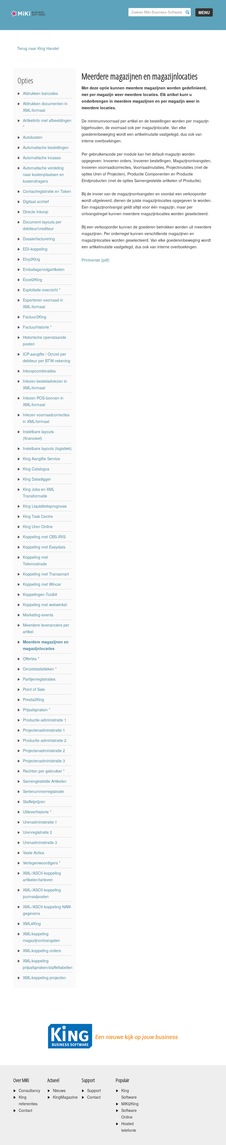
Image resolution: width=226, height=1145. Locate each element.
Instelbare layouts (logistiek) (47, 448)
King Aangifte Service (41, 458)
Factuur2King (34, 316)
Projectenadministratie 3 (44, 760)
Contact (25, 1110)
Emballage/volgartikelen (43, 269)
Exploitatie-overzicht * (41, 289)
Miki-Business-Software (28, 23)
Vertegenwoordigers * (41, 863)
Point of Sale (34, 689)
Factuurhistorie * (37, 327)
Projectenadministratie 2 (44, 750)
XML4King (32, 923)
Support (94, 1090)
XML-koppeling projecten (44, 977)
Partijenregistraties (39, 679)
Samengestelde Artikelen (44, 781)
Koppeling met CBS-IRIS (44, 536)
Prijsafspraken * (36, 709)
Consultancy (29, 1090)
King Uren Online (38, 526)
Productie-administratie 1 (44, 720)
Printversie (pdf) (95, 260)
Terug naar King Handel (38, 48)
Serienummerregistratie (43, 791)
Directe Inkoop (35, 211)
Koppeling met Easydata (44, 547)
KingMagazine (65, 1097)
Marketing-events (38, 614)
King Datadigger (37, 479)
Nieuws (59, 1090)
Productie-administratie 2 (44, 740)
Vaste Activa (33, 852)
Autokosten (32, 137)
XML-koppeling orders (42, 950)
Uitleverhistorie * (37, 811)
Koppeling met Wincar (42, 584)
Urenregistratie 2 (37, 832)
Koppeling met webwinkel (45, 604)
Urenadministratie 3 (40, 842)
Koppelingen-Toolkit (40, 594)
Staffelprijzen (34, 801)
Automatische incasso (42, 157)
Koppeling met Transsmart (46, 574)
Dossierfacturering (39, 238)
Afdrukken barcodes (40, 93)
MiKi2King (130, 1103)
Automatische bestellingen (46, 147)
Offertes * (31, 658)
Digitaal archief (36, 201)
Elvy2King (31, 259)
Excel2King (32, 279)
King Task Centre (38, 516)
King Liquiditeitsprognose (45, 506)
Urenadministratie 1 (40, 822)
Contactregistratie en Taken (47, 191)
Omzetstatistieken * (40, 669)
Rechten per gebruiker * (43, 771)
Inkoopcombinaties (39, 371)
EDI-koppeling (35, 249)
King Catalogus (36, 469)
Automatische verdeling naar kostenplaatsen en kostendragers (43, 174)
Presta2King (33, 699)
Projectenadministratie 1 (44, 730)
